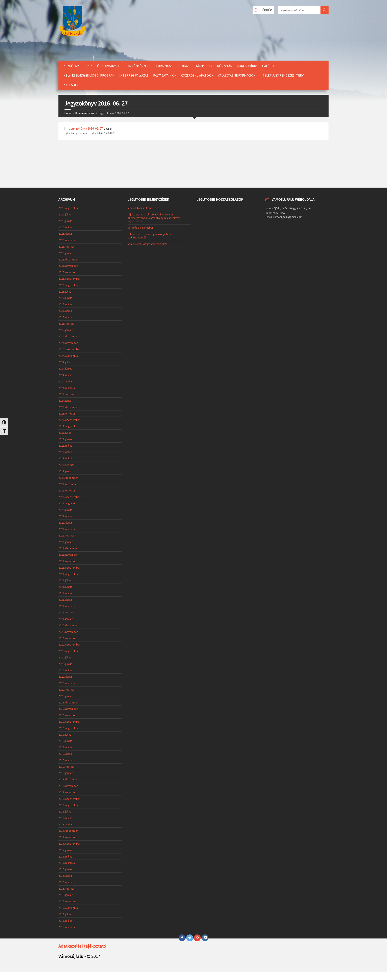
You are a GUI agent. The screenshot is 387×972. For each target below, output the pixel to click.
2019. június (65, 741)
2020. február (66, 689)
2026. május (65, 227)
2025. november (68, 266)
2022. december (68, 478)
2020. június (65, 664)
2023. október (66, 413)
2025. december (68, 259)
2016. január (65, 895)
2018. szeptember (69, 799)
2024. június (65, 368)
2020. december (68, 625)
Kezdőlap (71, 66)
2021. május (65, 593)
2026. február (66, 246)
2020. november (68, 632)
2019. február (66, 766)
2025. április (65, 311)
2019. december (68, 702)
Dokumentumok (84, 113)
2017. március (66, 863)
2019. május (65, 747)
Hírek (88, 66)
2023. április (65, 452)
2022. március (66, 529)
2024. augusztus (68, 356)
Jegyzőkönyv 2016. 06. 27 (86, 128)
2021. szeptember (69, 567)
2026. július (64, 214)
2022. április (65, 522)
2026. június (65, 221)
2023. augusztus (68, 426)
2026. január (65, 253)
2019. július (64, 734)
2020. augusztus (68, 651)
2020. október (66, 638)
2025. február (66, 323)
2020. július (64, 657)
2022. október (66, 490)
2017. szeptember (69, 843)
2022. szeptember (69, 497)
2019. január (65, 773)
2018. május (65, 818)
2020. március (66, 683)
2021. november (68, 554)
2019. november (68, 709)
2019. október (66, 715)
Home (68, 113)
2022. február (66, 535)
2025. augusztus (68, 285)
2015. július (64, 914)
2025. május (65, 304)
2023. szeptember (69, 420)
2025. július (64, 291)
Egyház (183, 66)
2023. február (66, 465)
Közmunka (204, 66)
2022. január (65, 542)
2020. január (65, 696)
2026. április (65, 233)
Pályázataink (163, 75)
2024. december (68, 336)
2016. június (65, 869)
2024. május (65, 375)
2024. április (65, 381)
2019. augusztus (68, 728)
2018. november (68, 786)
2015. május (65, 921)
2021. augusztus (68, 574)
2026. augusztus (68, 208)
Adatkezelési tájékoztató (82, 946)
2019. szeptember (69, 721)
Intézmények (138, 66)
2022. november (68, 484)
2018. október (66, 792)
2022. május (65, 516)
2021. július (64, 580)
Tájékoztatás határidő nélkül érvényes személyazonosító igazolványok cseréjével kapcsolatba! (154, 218)
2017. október (66, 837)
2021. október (66, 561)
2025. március (66, 317)
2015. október (66, 901)
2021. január (65, 619)
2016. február (66, 888)
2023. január (65, 471)
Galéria (268, 66)
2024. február (66, 394)
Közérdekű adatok (196, 75)
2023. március (66, 458)
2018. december (68, 779)
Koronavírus (247, 66)
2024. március (66, 388)
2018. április (65, 824)
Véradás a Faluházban (141, 227)
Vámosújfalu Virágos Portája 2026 (147, 244)
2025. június (65, 298)
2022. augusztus (68, 503)
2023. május (65, 445)
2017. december (68, 830)
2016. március (66, 882)
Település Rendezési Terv (283, 75)
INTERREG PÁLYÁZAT (134, 75)
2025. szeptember (69, 278)
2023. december (68, 407)
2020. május (65, 670)
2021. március (66, 606)
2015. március (66, 927)
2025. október (66, 272)
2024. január (65, 400)
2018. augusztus (68, 805)
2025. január (65, 330)
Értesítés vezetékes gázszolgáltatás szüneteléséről (150, 235)
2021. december (68, 548)
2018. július (64, 811)
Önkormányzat (109, 66)
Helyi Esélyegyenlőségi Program (89, 75)
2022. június (65, 510)
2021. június (65, 587)
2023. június (65, 439)
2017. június (65, 850)
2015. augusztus (68, 908)
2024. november (68, 343)
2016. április (65, 876)
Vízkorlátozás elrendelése (143, 208)
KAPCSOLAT (71, 85)
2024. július (64, 362)
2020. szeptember (69, 644)
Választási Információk (236, 75)
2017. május (65, 856)
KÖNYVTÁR (224, 66)
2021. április (65, 599)
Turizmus (163, 66)
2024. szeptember (69, 349)
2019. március (66, 760)
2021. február (66, 612)
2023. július (64, 433)
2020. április (65, 676)
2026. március (66, 240)
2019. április (65, 754)
